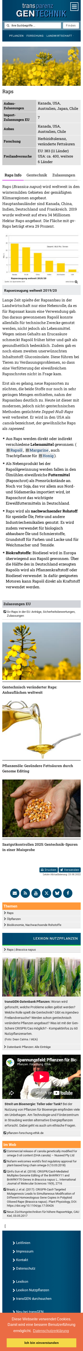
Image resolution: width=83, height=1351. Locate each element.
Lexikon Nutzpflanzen (32, 1290)
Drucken (50, 870)
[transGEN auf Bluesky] (57, 893)
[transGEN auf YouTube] (36, 893)
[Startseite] (41, 10)
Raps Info (13, 175)
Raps (10, 913)
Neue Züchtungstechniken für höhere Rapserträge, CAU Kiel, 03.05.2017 (43, 1213)
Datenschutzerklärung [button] (51, 1331)
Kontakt (22, 1260)
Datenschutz (25, 1268)
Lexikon (22, 1282)
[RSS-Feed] (25, 893)
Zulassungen (63, 175)
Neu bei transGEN (30, 1312)
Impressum (24, 1251)
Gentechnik (37, 175)
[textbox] (32, 25)
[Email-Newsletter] (14, 893)
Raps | (21, 949)
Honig (48, 455)
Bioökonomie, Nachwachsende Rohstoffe (34, 925)
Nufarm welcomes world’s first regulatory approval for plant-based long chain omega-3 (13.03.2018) (42, 1163)
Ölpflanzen (14, 919)
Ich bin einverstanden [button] (41, 1343)
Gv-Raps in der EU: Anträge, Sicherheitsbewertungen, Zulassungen (41, 613)
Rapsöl (16, 450)
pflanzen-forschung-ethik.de (25, 1133)
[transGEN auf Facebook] (67, 893)
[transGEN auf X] (46, 893)
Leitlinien (23, 1243)
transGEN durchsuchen (33, 1299)
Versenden (71, 870)
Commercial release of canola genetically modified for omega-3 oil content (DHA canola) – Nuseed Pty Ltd (42, 1153)
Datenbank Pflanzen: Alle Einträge (29, 1047)
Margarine (39, 450)
